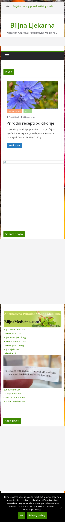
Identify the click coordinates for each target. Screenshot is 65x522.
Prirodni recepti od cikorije (30, 123)
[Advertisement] (32, 271)
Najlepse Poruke (12, 393)
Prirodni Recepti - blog (15, 341)
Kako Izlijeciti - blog (13, 345)
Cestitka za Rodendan (14, 397)
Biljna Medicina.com (14, 329)
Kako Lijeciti (9, 353)
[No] (61, 507)
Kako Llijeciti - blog (13, 333)
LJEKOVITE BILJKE (14, 111)
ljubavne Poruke (12, 389)
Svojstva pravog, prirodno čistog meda (33, 6)
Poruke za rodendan (14, 401)
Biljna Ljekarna (32, 25)
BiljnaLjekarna (29, 117)
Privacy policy (36, 515)
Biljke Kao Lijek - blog (14, 337)
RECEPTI (28, 111)
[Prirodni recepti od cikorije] (32, 95)
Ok (21, 515)
